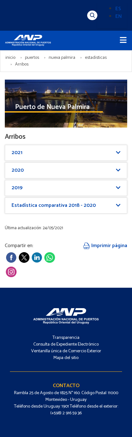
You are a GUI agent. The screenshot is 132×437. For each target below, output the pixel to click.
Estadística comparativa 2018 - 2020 (54, 205)
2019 (17, 187)
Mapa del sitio (66, 358)
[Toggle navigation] (123, 40)
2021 (17, 152)
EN (118, 16)
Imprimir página (108, 245)
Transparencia (66, 337)
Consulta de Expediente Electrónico (66, 344)
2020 (18, 170)
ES (118, 8)
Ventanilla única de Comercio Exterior (66, 351)
